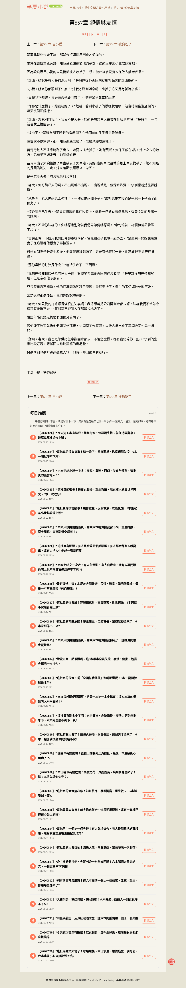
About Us (93, 980)
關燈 (84, 34)
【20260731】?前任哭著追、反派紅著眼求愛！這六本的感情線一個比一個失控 (88, 918)
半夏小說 (44, 7)
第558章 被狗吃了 (119, 44)
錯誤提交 (93, 382)
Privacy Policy (106, 980)
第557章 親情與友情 (126, 7)
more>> (152, 413)
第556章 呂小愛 (51, 44)
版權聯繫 (81, 980)
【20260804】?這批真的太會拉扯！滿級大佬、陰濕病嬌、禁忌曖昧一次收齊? (87, 847)
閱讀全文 (149, 437)
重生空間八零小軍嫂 (97, 7)
